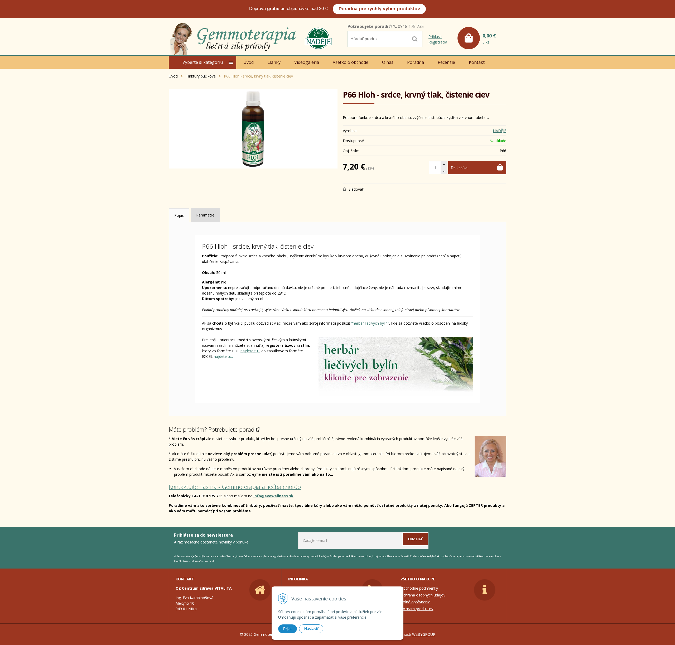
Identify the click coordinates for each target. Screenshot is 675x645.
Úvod (173, 76)
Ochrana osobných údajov (423, 595)
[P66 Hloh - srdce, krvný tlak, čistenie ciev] (253, 129)
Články (274, 62)
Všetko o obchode (350, 62)
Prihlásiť (435, 36)
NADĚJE (499, 130)
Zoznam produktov (417, 608)
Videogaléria (306, 62)
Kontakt (477, 62)
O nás (387, 62)
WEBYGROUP (423, 634)
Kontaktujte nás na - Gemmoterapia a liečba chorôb (235, 486)
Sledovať (355, 189)
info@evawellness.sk (273, 495)
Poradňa (415, 62)
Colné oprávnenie (415, 601)
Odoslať (415, 539)
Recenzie (446, 62)
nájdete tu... (250, 350)
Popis (179, 215)
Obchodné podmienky (419, 588)
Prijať (287, 629)
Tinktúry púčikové (201, 76)
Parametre (205, 215)
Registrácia (437, 42)
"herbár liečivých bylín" (370, 323)
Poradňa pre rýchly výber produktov (379, 8)
